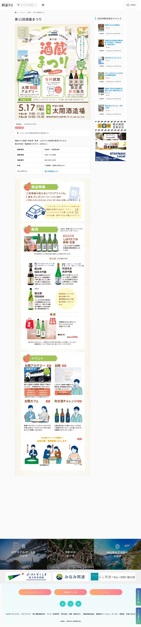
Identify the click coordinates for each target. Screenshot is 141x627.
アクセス (106, 592)
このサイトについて (13, 614)
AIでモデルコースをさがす (23, 554)
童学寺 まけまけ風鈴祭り (110, 30)
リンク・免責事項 (53, 614)
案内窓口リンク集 (70, 592)
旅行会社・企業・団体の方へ (71, 614)
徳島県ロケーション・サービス (107, 614)
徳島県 (122, 614)
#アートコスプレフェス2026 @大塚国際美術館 (110, 78)
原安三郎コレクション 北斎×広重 (110, 110)
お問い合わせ (130, 614)
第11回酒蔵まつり (51, 171)
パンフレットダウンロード (35, 592)
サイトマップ (26, 614)
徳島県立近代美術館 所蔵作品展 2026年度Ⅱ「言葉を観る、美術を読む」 (110, 46)
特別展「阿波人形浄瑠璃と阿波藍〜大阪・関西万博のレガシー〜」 (110, 94)
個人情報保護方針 (39, 614)
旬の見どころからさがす (117, 554)
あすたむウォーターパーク (110, 62)
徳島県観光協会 (88, 614)
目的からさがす (70, 554)
